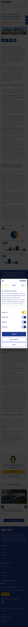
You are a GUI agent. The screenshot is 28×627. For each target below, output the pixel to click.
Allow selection (14, 339)
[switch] (24, 317)
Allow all (14, 334)
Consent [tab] (5, 285)
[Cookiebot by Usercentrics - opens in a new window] (19, 281)
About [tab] (23, 285)
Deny (14, 344)
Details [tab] (14, 285)
